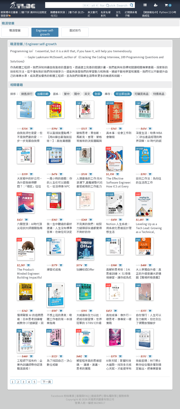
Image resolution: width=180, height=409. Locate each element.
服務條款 (124, 396)
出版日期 (42, 94)
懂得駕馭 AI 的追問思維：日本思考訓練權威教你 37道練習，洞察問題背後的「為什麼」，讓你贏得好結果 (30, 325)
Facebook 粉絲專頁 (62, 396)
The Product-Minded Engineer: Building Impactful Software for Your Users (29, 277)
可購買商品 (141, 94)
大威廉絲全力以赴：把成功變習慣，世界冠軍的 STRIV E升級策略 (89, 321)
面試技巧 (75, 30)
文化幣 (118, 13)
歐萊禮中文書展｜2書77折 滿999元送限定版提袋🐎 (24, 13)
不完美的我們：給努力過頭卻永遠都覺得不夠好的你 (89, 228)
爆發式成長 (54, 269)
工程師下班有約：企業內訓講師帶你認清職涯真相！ (29, 364)
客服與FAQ (82, 396)
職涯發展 (8, 23)
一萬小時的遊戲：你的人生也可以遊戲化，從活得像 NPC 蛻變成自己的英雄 (59, 184)
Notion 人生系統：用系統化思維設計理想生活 (118, 228)
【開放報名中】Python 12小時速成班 (159, 13)
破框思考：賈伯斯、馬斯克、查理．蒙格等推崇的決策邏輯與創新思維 (89, 139)
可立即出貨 (123, 94)
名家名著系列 (106, 13)
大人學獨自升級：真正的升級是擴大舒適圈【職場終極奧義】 (148, 273)
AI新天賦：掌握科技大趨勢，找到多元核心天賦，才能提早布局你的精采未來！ (118, 366)
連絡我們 (96, 396)
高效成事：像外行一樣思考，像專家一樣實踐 (118, 319)
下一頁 (47, 382)
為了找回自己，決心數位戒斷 (59, 362)
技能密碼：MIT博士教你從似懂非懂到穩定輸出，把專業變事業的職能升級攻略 (148, 366)
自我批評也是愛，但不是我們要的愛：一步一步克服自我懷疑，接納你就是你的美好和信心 (29, 141)
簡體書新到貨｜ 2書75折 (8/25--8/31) (67, 13)
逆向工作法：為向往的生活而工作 (148, 180)
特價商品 (158, 94)
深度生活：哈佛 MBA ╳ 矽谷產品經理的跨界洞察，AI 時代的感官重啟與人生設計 (149, 139)
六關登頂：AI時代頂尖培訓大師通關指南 (29, 226)
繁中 (67, 94)
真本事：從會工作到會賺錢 (118, 135)
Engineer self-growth (45, 32)
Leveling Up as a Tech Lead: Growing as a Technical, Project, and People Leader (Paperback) (149, 232)
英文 (87, 94)
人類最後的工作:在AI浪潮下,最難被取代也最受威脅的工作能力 (89, 182)
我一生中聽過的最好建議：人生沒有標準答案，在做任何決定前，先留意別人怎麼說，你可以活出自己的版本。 (59, 234)
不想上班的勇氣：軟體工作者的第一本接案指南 (59, 319)
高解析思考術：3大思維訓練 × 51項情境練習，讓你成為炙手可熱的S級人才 (118, 275)
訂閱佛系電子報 (131, 13)
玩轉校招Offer (85, 269)
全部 (97, 94)
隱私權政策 (110, 396)
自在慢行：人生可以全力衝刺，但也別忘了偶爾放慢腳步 (148, 319)
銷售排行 (27, 94)
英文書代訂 (93, 13)
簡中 (77, 94)
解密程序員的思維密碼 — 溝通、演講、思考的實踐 (89, 364)
